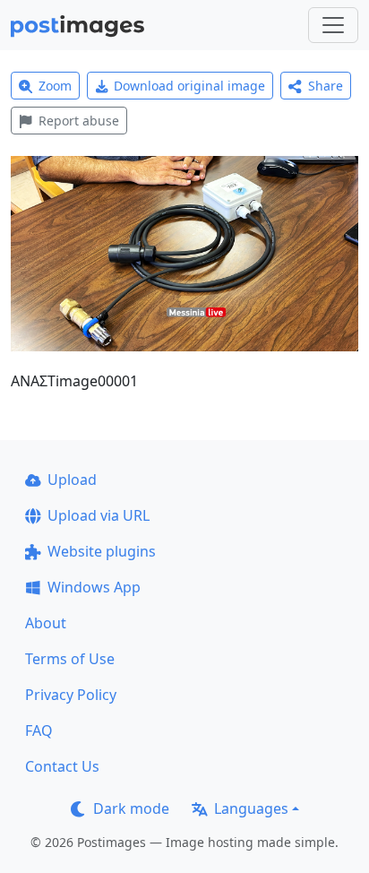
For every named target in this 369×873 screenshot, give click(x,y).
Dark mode (131, 808)
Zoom (55, 85)
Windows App (94, 587)
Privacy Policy (70, 694)
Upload (72, 479)
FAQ (39, 730)
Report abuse (79, 120)
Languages (251, 808)
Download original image (189, 85)
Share (325, 85)
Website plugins (101, 551)
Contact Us (62, 766)
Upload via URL (98, 515)
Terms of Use (70, 659)
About (45, 623)
